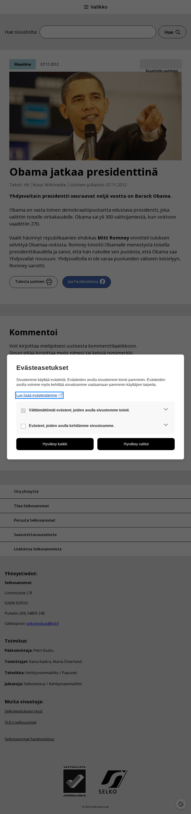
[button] (166, 410)
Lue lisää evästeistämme (36, 395)
